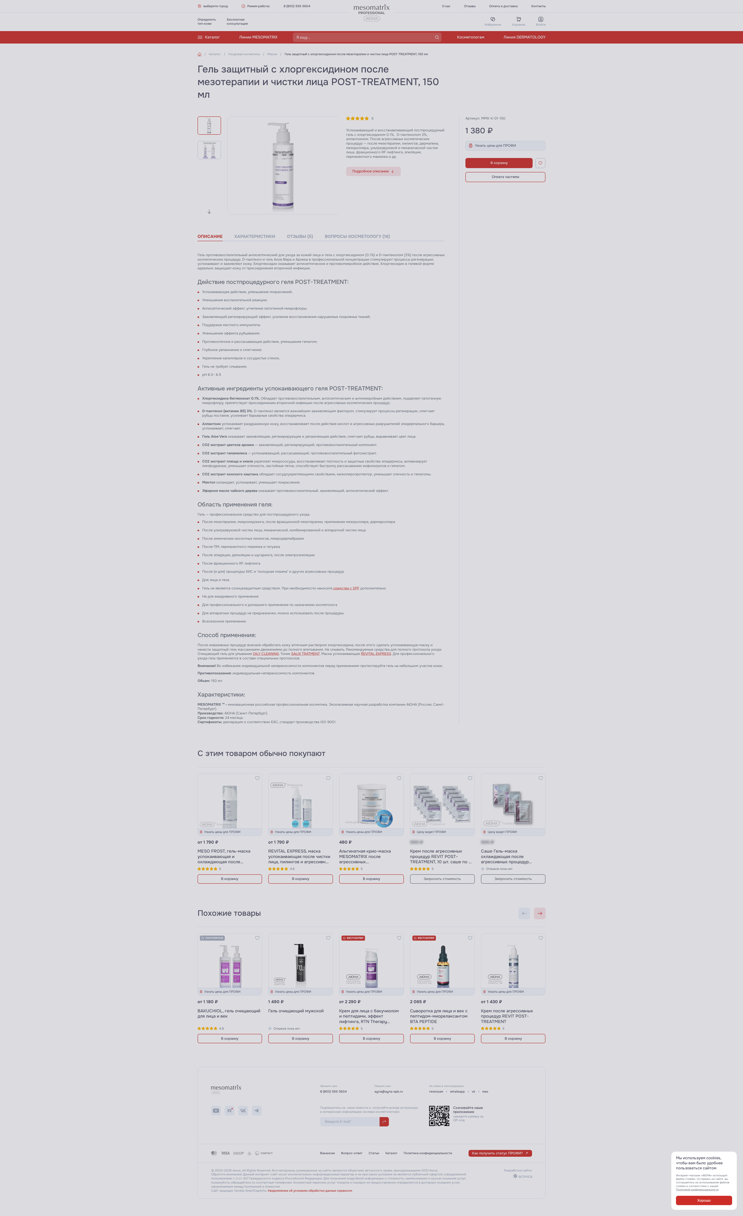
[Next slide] (209, 211)
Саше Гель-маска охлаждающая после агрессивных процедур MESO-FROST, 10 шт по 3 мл (510, 859)
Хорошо (704, 1200)
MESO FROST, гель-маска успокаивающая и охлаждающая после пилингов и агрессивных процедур (224, 861)
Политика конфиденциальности (428, 1153)
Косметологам (470, 37)
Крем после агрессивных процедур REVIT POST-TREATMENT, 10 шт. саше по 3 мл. (440, 859)
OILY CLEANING (266, 654)
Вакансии (327, 1153)
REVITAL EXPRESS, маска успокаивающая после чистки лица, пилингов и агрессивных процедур (299, 859)
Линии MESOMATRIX (258, 37)
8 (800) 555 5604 (297, 6)
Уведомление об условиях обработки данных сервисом (310, 1191)
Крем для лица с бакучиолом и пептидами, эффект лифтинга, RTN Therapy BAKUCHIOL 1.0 (369, 1019)
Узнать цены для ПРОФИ (495, 145)
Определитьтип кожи (207, 22)
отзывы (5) (300, 236)
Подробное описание (370, 171)
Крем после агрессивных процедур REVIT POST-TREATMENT (507, 1016)
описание (210, 236)
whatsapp (457, 1092)
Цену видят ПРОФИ (431, 832)
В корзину (499, 163)
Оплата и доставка (503, 6)
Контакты (538, 6)
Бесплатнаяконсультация (237, 22)
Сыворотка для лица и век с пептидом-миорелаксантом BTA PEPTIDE (439, 1016)
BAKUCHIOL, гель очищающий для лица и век (229, 1013)
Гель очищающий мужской (296, 1011)
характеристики (254, 236)
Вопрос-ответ (351, 1153)
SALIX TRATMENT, (305, 654)
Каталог (212, 37)
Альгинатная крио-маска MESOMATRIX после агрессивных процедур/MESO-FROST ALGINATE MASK (365, 861)
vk (473, 1092)
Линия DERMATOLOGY (525, 37)
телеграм (436, 1092)
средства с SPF (345, 588)
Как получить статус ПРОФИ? (497, 1153)
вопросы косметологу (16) (357, 236)
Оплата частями (505, 177)
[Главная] (199, 54)
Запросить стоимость (442, 879)
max (485, 1092)
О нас (446, 6)
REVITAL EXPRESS (376, 654)
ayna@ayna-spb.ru (389, 1092)
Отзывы (470, 6)
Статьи (374, 1153)
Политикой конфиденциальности (697, 1189)
